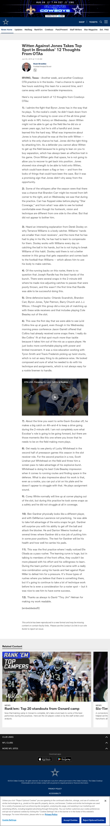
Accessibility (55, 793)
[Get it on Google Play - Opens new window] (64, 760)
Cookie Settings (9, 820)
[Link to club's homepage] (5, 20)
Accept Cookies (70, 820)
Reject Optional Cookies (93, 820)
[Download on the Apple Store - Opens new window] (44, 759)
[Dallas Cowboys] (55, 772)
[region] (55, 811)
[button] (55, 397)
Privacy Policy (55, 789)
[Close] (105, 801)
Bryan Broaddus (39, 64)
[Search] (101, 22)
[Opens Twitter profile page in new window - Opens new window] (35, 70)
